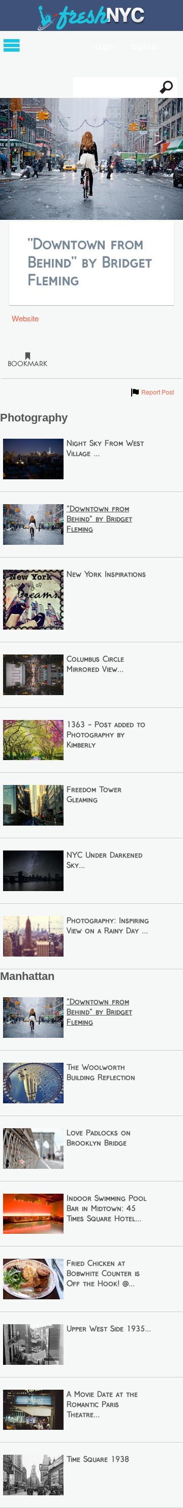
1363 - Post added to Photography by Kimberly (106, 735)
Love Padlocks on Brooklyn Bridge (99, 1138)
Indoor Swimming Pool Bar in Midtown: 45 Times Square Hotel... (106, 1209)
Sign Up (144, 45)
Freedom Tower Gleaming (94, 795)
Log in (105, 45)
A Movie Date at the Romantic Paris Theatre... (102, 1405)
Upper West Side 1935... (109, 1329)
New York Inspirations (106, 574)
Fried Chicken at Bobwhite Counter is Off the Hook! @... (103, 1274)
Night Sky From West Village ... (105, 448)
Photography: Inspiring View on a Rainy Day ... (108, 926)
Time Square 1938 (98, 1459)
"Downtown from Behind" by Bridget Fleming (99, 519)
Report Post (152, 391)
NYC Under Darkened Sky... (104, 860)
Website (25, 318)
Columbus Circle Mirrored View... (95, 664)
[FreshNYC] (92, 28)
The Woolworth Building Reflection (101, 1072)
